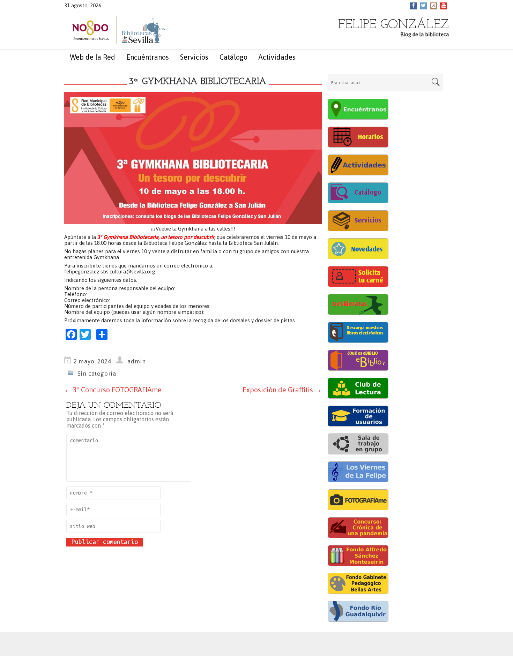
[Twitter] (423, 5)
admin (136, 361)
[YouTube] (443, 5)
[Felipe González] (111, 30)
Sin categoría (96, 373)
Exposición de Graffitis (282, 390)
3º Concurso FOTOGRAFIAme (113, 390)
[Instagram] (433, 5)
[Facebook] (413, 5)
